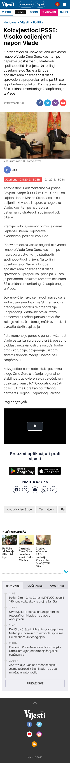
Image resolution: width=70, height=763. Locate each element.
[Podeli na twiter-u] (47, 102)
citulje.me (26, 4)
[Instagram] (44, 489)
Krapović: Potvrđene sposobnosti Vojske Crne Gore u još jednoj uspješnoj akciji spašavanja (35, 651)
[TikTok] (53, 489)
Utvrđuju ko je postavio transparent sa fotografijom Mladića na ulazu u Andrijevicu (34, 615)
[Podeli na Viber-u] (55, 102)
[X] (25, 489)
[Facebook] (16, 489)
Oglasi (40, 4)
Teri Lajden (46, 509)
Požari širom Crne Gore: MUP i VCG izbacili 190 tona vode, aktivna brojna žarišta (36, 599)
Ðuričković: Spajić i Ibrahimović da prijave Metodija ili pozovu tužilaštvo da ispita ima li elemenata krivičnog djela (36, 633)
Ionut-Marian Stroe (19, 509)
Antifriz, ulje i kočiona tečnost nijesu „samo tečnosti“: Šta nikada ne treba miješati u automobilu (33, 668)
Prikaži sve (35, 683)
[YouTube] (35, 489)
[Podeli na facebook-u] (39, 102)
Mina (14, 169)
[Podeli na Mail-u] (63, 102)
